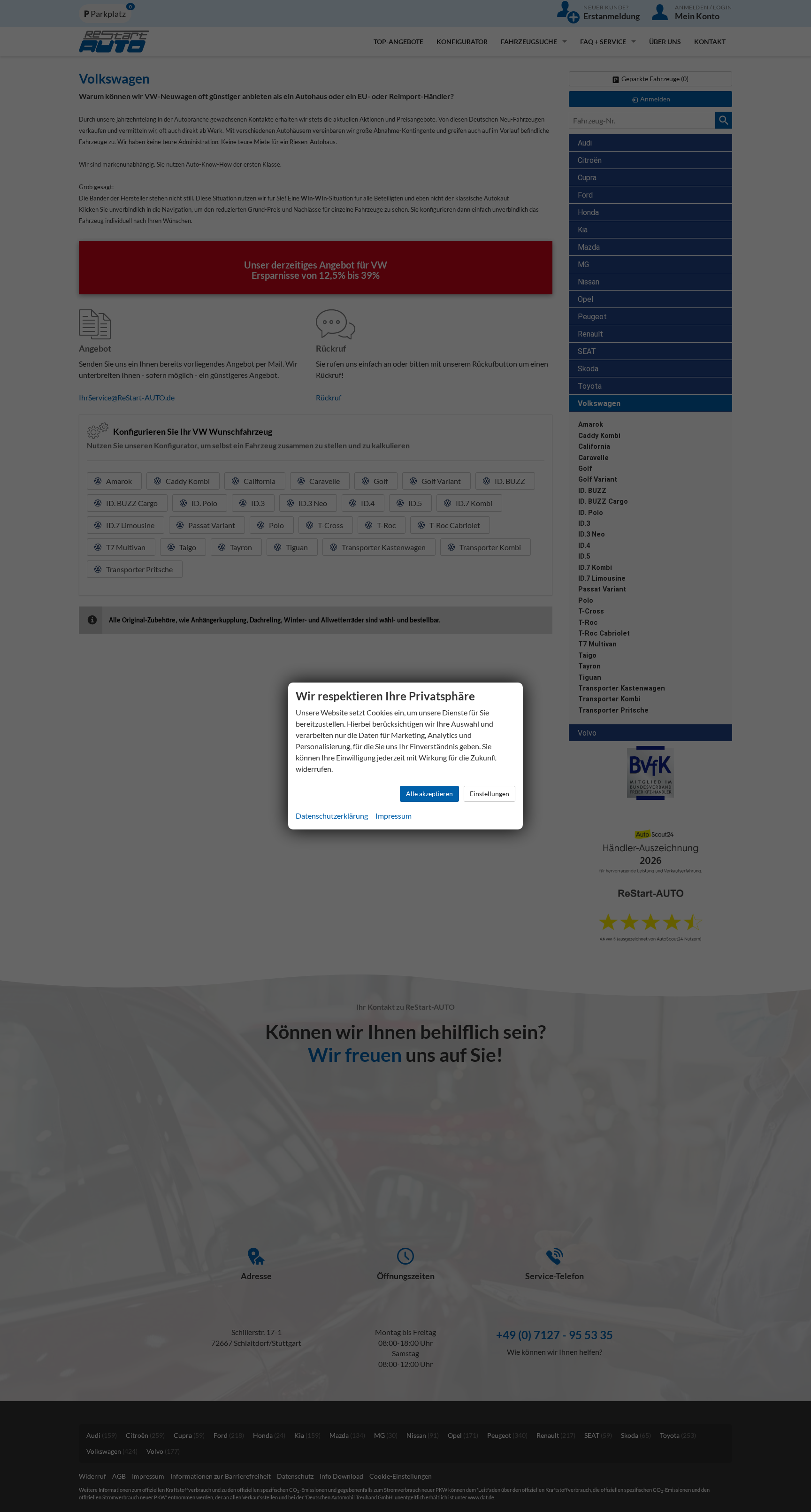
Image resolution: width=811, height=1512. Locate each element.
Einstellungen (489, 794)
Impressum (393, 815)
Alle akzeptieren (429, 794)
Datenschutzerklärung (332, 815)
